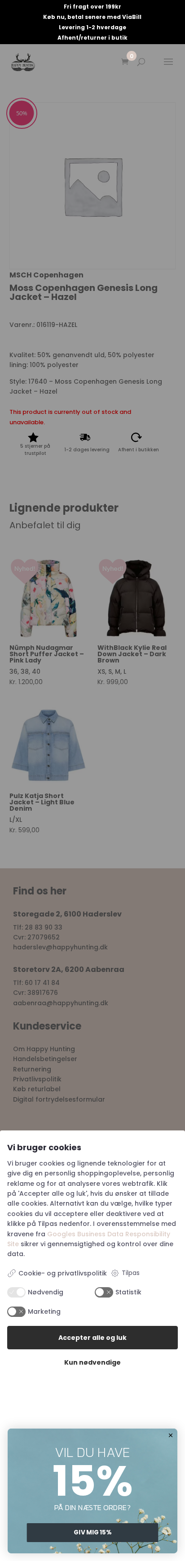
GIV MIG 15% (92, 1532)
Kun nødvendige (92, 1362)
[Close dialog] (171, 1435)
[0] (124, 62)
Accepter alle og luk (92, 1337)
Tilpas (131, 1272)
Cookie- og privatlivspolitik (62, 1273)
